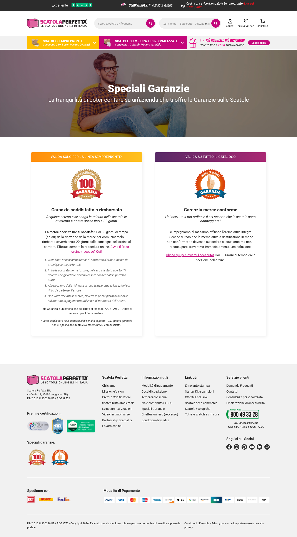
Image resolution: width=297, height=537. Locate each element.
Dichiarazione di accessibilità (245, 403)
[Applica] (150, 23)
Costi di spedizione (154, 391)
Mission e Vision (113, 391)
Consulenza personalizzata (244, 397)
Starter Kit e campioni (199, 391)
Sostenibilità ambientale (118, 403)
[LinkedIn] (259, 447)
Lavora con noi (112, 426)
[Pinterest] (244, 447)
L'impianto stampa (197, 386)
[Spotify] (267, 447)
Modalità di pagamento (157, 386)
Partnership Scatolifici (117, 420)
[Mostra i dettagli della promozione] (202, 40)
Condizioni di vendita (155, 420)
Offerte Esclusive (196, 397)
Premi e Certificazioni (116, 397)
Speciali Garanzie (153, 409)
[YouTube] (252, 447)
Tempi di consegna (154, 397)
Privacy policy (220, 523)
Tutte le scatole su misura (202, 414)
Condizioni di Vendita (197, 523)
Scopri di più (259, 42)
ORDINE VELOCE (246, 26)
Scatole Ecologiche (197, 409)
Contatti (231, 391)
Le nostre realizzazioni (117, 409)
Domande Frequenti (239, 386)
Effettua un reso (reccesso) (160, 414)
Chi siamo (108, 386)
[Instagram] (236, 447)
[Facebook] (229, 447)
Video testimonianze (116, 414)
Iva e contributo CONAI (157, 403)
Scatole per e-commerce (201, 403)
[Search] (215, 23)
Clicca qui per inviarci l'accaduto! (190, 255)
